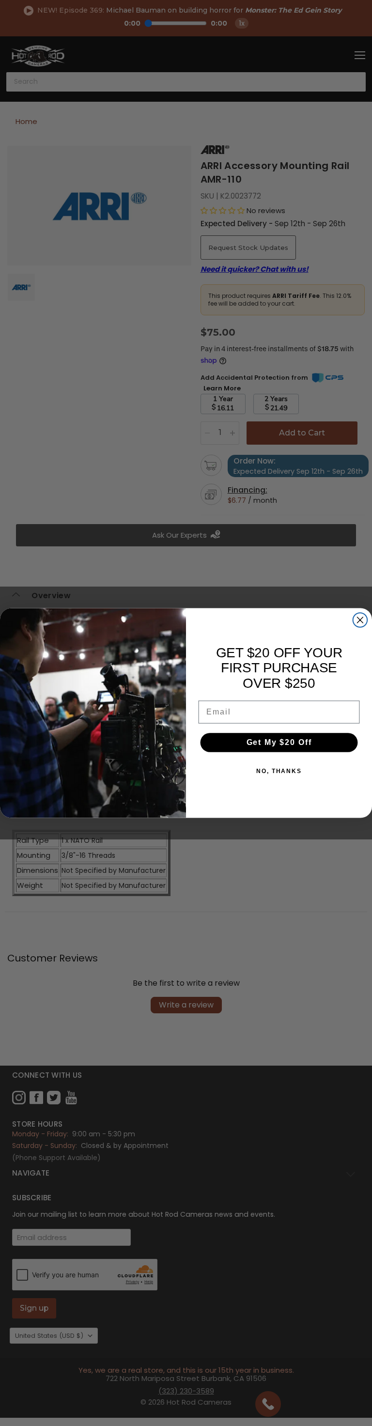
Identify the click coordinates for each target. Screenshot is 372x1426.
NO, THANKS (279, 771)
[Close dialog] (360, 620)
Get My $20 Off (279, 742)
